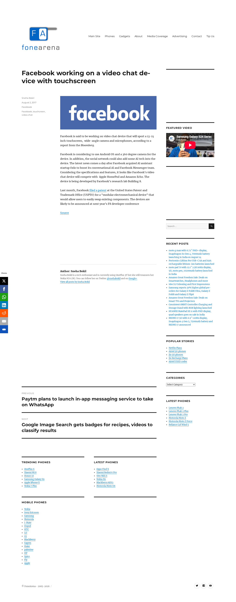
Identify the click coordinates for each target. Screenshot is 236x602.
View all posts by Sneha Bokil (75, 281)
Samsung (29, 516)
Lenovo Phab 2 (176, 407)
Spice (27, 556)
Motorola (29, 519)
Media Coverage (157, 36)
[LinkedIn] (4, 305)
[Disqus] (89, 342)
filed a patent (97, 190)
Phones (110, 36)
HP (25, 553)
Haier (27, 546)
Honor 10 (29, 475)
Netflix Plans (175, 348)
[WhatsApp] (4, 297)
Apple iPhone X (32, 482)
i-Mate (27, 522)
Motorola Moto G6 (105, 486)
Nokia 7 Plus (30, 486)
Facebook (27, 107)
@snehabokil (114, 278)
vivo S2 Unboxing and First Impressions (189, 284)
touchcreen (39, 111)
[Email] (4, 321)
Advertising (179, 36)
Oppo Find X (102, 469)
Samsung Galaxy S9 (34, 479)
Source (64, 212)
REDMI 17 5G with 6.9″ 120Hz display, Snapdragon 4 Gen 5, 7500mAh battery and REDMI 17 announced (191, 321)
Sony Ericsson (31, 512)
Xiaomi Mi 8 (30, 472)
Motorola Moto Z (177, 418)
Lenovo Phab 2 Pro (178, 414)
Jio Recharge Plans (178, 358)
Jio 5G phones (176, 354)
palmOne (28, 549)
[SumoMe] (4, 329)
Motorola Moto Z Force (180, 421)
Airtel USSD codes (178, 361)
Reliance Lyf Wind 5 (179, 424)
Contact (197, 36)
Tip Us (210, 36)
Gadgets (124, 36)
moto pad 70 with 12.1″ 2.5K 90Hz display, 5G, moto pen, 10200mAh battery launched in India (190, 271)
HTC (26, 529)
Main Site (94, 36)
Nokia (27, 509)
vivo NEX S (101, 475)
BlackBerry (29, 539)
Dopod (27, 526)
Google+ (133, 278)
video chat (27, 115)
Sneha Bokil (28, 98)
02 (25, 536)
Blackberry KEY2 (104, 482)
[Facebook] (4, 289)
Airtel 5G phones (177, 351)
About (139, 36)
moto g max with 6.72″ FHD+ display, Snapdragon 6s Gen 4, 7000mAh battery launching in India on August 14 (189, 254)
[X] (4, 281)
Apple (27, 563)
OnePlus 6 (29, 469)
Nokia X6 (101, 479)
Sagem (27, 543)
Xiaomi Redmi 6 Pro (106, 472)
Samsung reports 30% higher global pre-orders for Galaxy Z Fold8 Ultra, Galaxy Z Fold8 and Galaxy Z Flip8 (190, 291)
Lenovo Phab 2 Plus (178, 411)
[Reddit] (4, 313)
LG (25, 532)
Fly (25, 559)
